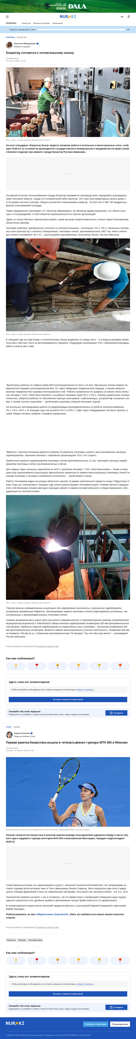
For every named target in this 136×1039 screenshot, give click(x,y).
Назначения (57, 23)
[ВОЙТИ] (128, 16)
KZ (122, 17)
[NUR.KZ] (68, 17)
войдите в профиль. (85, 690)
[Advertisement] (68, 173)
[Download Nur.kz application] (68, 6)
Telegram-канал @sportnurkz (52, 914)
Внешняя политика (41, 23)
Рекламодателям (120, 1024)
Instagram (118, 713)
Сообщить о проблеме (95, 1024)
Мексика (22, 940)
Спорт (9, 727)
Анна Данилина (35, 940)
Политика (11, 23)
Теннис (17, 727)
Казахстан (26, 23)
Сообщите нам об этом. (47, 646)
